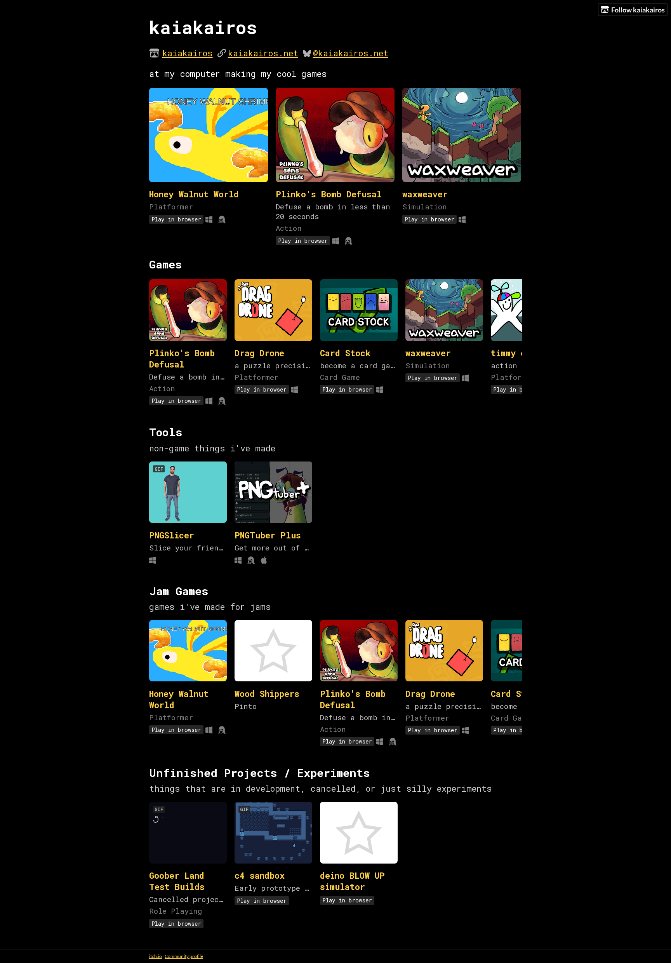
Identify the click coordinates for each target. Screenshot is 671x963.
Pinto (246, 706)
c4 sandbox (260, 875)
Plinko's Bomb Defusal (329, 194)
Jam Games (179, 590)
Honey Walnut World (194, 194)
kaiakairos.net (263, 53)
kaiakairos (187, 53)
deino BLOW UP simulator (352, 881)
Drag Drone (259, 353)
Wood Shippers (267, 693)
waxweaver (425, 194)
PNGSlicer (171, 535)
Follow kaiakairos (638, 9)
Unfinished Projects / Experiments (259, 772)
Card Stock (345, 353)
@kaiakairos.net (350, 53)
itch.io (155, 956)
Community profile (184, 956)
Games (165, 264)
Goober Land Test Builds (177, 881)
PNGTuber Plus (268, 535)
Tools (166, 432)
